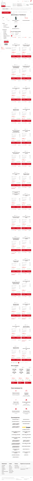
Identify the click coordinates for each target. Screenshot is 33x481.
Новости (3, 470)
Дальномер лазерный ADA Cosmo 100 (16, 194)
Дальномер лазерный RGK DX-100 (26, 195)
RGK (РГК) (28, 449)
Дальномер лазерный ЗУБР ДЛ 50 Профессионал (26, 66)
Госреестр (16, 21)
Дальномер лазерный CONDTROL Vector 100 (16, 348)
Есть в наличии (6, 24)
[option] (14, 375)
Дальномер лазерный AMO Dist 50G (26, 304)
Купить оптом (11, 470)
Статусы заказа (17, 466)
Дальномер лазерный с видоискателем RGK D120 (26, 326)
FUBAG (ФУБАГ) (28, 435)
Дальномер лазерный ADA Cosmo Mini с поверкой (16, 217)
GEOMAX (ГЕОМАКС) (17, 438)
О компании (3, 465)
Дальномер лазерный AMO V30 (14, 373)
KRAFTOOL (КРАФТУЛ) (26, 441)
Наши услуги (10, 472)
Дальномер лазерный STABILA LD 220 (16, 261)
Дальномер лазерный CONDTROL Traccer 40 (16, 110)
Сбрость (6, 44)
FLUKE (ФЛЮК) (18, 435)
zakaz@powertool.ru (19, 5)
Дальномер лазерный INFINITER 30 (28, 373)
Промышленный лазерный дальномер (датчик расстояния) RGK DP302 (16, 67)
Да (4, 6)
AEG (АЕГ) (5, 32)
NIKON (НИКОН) (16, 449)
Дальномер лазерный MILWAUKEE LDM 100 (16, 304)
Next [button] (31, 375)
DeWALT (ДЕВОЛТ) (27, 432)
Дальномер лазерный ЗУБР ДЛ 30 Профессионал (16, 153)
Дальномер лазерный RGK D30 (16, 326)
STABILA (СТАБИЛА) (17, 452)
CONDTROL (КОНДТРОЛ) (16, 427)
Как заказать (16, 465)
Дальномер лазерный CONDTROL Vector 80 (26, 174)
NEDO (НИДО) (28, 446)
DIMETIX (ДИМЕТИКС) (17, 432)
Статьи (3, 472)
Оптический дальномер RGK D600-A (26, 217)
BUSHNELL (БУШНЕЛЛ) (15, 424)
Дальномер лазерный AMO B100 (26, 88)
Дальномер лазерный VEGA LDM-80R (26, 238)
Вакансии (3, 466)
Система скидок (11, 471)
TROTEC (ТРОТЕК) (27, 452)
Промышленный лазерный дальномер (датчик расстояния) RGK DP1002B (16, 131)
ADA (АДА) (18, 419)
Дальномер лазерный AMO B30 (21, 373)
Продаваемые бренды (5, 471)
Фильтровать (6, 41)
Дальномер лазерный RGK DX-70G (16, 174)
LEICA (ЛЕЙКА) (28, 444)
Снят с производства (6, 27)
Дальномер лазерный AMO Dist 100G (26, 153)
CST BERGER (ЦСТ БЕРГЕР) (26, 429)
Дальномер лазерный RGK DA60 (26, 110)
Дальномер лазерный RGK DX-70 (16, 88)
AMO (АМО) (5, 33)
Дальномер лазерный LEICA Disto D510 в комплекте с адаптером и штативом (16, 283)
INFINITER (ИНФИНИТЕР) (16, 441)
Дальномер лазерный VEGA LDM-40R (26, 131)
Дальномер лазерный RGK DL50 (26, 281)
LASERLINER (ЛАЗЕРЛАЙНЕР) (15, 444)
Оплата (10, 465)
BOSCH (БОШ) (5, 34)
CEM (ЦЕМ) (28, 423)
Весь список (15, 22)
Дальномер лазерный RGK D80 (26, 349)
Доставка (10, 466)
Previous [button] (11, 375)
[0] (30, 1)
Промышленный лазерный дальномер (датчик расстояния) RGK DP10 (16, 239)
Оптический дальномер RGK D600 (16, 45)
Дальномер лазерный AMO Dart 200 (26, 260)
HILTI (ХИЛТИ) (28, 438)
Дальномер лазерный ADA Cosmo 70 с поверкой (26, 45)
